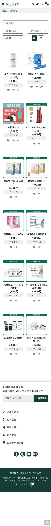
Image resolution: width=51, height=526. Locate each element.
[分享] (18, 90)
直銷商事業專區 (14, 442)
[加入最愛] (8, 90)
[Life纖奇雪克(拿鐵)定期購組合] (36, 270)
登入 (41, 4)
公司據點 (11, 419)
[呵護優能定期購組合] (36, 220)
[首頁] (13, 4)
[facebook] (16, 454)
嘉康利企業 (12, 412)
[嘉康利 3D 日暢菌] (36, 60)
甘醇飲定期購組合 (36, 181)
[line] (35, 454)
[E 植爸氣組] (13, 113)
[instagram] (22, 454)
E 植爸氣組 (13, 127)
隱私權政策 (25, 472)
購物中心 (14, 11)
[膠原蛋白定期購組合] (13, 220)
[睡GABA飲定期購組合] (13, 167)
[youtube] (28, 454)
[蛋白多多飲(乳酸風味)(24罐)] (13, 60)
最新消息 (11, 427)
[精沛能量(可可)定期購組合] (13, 270)
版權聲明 (14, 472)
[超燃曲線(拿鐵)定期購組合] (36, 324)
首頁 (5, 11)
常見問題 (11, 435)
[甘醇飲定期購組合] (36, 167)
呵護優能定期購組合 (37, 234)
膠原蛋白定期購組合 (13, 234)
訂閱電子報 (40, 398)
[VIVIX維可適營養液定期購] (36, 113)
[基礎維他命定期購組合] (13, 324)
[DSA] (32, 484)
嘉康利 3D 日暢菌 (36, 74)
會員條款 (37, 472)
